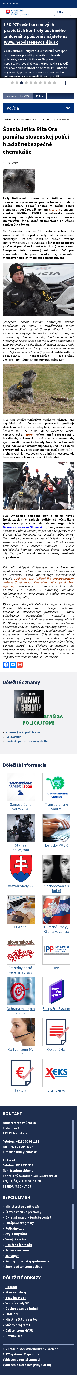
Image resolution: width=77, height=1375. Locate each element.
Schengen (12, 1256)
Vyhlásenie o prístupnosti (21, 1359)
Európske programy (19, 1223)
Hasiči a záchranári (18, 1245)
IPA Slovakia (13, 737)
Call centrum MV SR (19, 1330)
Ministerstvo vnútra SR (22, 1206)
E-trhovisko (13, 1336)
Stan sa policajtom (18, 1292)
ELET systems (12, 1354)
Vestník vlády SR (17, 1303)
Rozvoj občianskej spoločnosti (27, 1261)
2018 (48, 119)
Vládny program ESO (20, 1325)
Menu (63, 12)
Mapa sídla (31, 1354)
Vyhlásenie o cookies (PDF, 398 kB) (27, 1365)
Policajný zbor (15, 1228)
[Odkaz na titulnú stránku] (19, 12)
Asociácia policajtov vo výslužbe (26, 741)
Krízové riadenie (17, 1250)
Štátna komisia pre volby (23, 1212)
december (63, 119)
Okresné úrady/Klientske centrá (28, 1217)
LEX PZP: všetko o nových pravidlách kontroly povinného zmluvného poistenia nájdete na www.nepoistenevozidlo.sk (35, 33)
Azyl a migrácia (16, 1234)
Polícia (40, 96)
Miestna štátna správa (21, 1319)
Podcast (11, 1287)
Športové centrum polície (23, 1267)
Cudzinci (11, 1314)
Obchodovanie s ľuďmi (21, 1308)
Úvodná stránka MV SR (18, 96)
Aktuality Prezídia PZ (28, 119)
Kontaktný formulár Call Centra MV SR (30, 1176)
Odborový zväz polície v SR (23, 732)
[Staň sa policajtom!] (29, 704)
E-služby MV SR (15, 1298)
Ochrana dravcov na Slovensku (23, 527)
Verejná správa (16, 1239)
